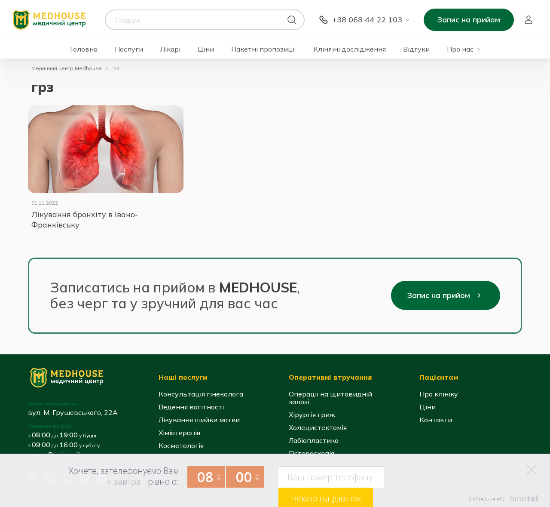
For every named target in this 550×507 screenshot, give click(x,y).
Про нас (460, 49)
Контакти (435, 419)
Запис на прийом (468, 20)
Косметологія (181, 445)
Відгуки (416, 49)
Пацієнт (528, 20)
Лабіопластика (314, 440)
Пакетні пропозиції (263, 49)
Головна (84, 49)
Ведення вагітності (191, 407)
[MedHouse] (49, 19)
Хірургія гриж (312, 414)
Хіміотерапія (179, 432)
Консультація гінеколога (201, 394)
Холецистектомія (318, 427)
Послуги (129, 49)
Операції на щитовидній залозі (330, 398)
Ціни (206, 49)
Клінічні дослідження (349, 49)
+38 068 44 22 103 (367, 20)
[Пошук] (292, 20)
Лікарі (170, 49)
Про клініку (438, 394)
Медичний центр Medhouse (66, 68)
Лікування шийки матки (199, 419)
